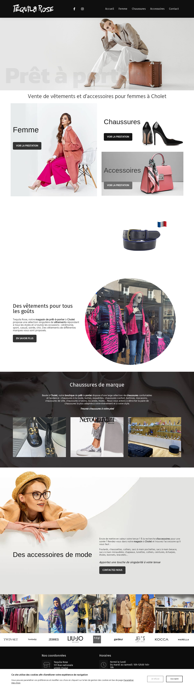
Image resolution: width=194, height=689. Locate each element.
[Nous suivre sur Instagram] (82, 9)
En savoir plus (24, 338)
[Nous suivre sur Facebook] (74, 9)
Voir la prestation (27, 146)
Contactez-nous (112, 570)
